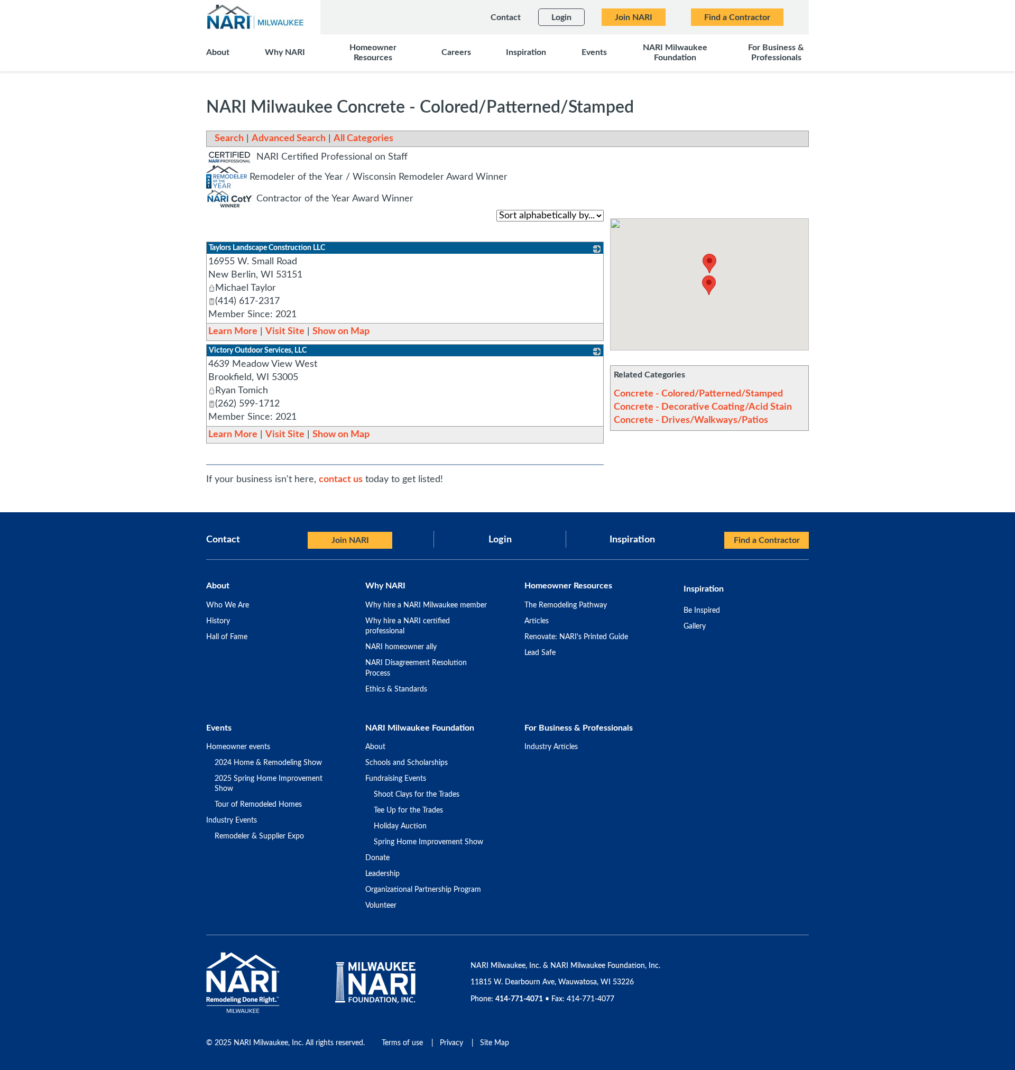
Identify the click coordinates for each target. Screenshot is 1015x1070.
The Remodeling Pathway (565, 605)
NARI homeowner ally (401, 647)
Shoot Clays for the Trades (416, 794)
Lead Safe (540, 653)
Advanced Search (289, 138)
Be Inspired (702, 610)
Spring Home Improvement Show (428, 842)
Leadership (382, 874)
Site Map (494, 1043)
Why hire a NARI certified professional (407, 626)
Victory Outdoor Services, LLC (258, 350)
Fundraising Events (395, 778)
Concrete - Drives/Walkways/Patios (691, 420)
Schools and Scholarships (406, 763)
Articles (536, 621)
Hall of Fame (226, 637)
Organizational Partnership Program (423, 889)
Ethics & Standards (396, 689)
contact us (341, 479)
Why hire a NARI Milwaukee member (426, 605)
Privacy (451, 1043)
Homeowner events (238, 747)
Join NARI (350, 540)
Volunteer (380, 905)
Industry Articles (551, 747)
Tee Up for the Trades (408, 810)
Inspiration (632, 540)
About (375, 747)
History (218, 621)
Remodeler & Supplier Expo (259, 836)
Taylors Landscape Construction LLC (267, 248)
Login (500, 540)
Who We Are (227, 605)
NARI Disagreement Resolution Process (416, 668)
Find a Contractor (767, 540)
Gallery (695, 626)
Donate (377, 858)
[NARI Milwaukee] (254, 16)
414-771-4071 (519, 999)
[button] (709, 285)
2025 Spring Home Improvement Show (268, 784)
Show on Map (341, 331)
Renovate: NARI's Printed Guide (576, 637)
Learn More (232, 331)
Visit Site (284, 331)
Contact (223, 540)
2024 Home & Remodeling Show (268, 763)
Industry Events (231, 820)
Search (229, 138)
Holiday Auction (400, 826)
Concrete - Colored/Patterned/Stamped (698, 394)
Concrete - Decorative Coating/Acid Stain (703, 407)
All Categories (363, 138)
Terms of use (402, 1043)
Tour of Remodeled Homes (258, 804)
